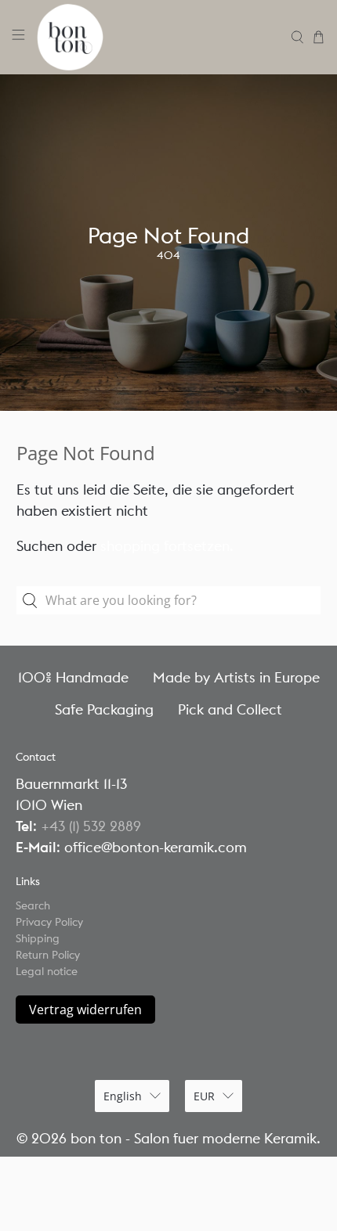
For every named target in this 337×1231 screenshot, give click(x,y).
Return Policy (48, 955)
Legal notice (47, 971)
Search (33, 905)
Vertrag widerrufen (85, 1009)
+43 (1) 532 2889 (91, 826)
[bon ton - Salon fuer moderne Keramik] (158, 37)
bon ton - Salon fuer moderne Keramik (194, 1138)
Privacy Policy (49, 922)
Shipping (38, 938)
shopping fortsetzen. (167, 546)
